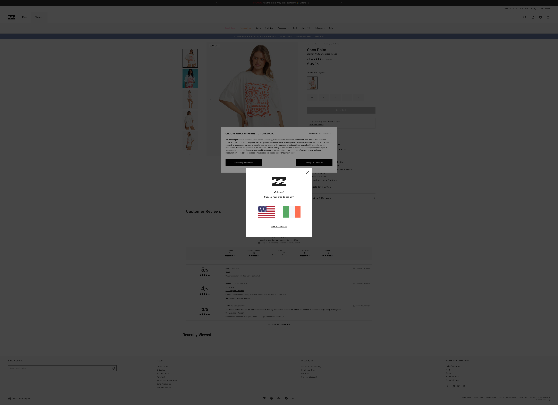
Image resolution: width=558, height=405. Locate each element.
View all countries (279, 226)
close (307, 172)
